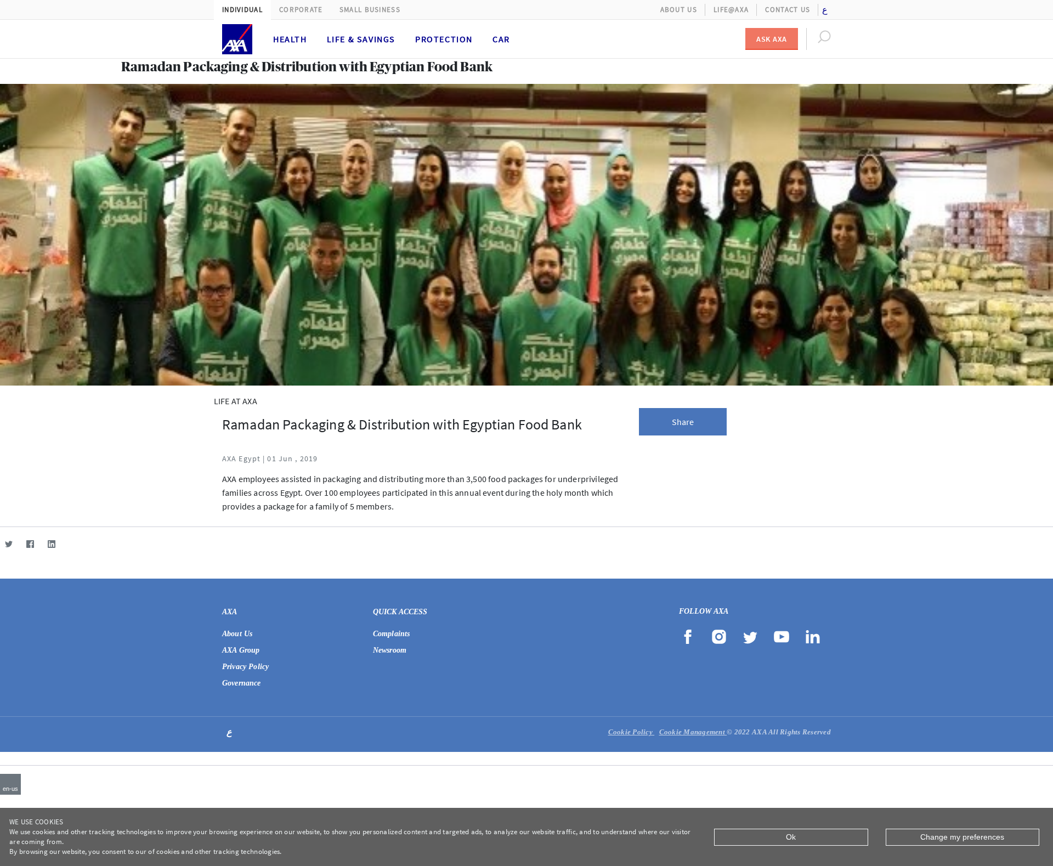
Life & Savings (361, 38)
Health (290, 38)
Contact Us (787, 9)
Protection (444, 38)
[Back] (4, 68)
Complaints (391, 634)
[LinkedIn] (51, 543)
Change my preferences (962, 837)
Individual (242, 9)
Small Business (369, 9)
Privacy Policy (245, 667)
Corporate (301, 9)
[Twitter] (8, 543)
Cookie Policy (631, 732)
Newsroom (389, 650)
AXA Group (240, 650)
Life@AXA (731, 9)
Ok (791, 837)
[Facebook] (29, 543)
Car (501, 38)
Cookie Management (693, 732)
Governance (241, 683)
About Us (678, 9)
